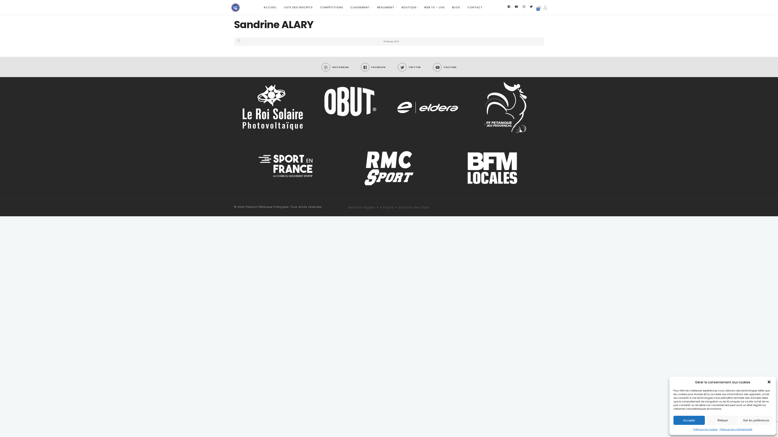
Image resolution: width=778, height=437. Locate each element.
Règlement (385, 7)
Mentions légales (361, 207)
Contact (475, 7)
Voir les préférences (756, 420)
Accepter (689, 420)
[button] (769, 382)
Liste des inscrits (298, 7)
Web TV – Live (434, 7)
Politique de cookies (705, 429)
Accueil (270, 7)
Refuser (722, 420)
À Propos (387, 207)
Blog (456, 7)
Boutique (409, 7)
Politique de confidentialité (736, 429)
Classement (360, 7)
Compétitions (331, 7)
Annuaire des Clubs (414, 207)
